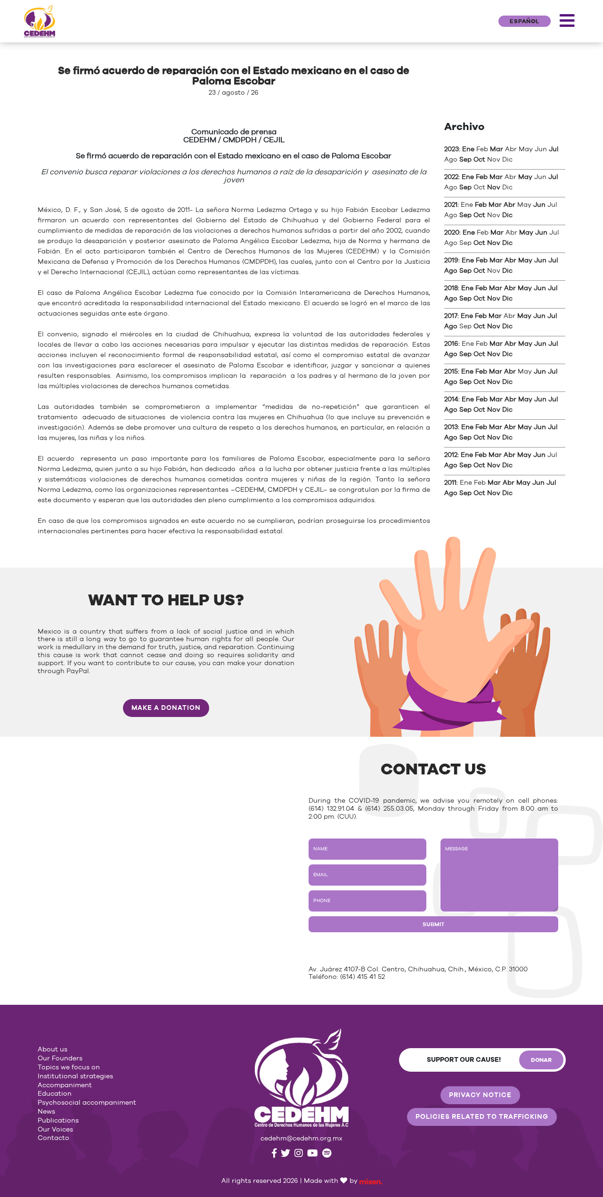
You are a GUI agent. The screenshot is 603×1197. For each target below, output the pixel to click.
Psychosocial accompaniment (87, 1102)
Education (55, 1094)
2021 (450, 205)
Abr (509, 205)
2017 (450, 316)
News (46, 1111)
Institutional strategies (75, 1076)
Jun (539, 205)
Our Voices (55, 1129)
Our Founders (60, 1058)
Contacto (53, 1138)
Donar (541, 1060)
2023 (451, 149)
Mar (496, 149)
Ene (468, 149)
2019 (451, 260)
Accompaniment (65, 1085)
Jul (554, 149)
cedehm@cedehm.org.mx (301, 1138)
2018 (451, 288)
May (525, 177)
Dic (507, 215)
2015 (451, 371)
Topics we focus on (69, 1067)
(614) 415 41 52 (362, 977)
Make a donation (166, 708)
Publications (58, 1120)
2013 (451, 427)
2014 (451, 399)
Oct (479, 159)
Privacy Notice (480, 1095)
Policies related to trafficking (482, 1117)
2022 (451, 177)
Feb (482, 177)
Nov (493, 187)
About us (52, 1049)
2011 (450, 483)
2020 (451, 232)
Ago (450, 271)
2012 (450, 455)
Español (524, 21)
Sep (465, 159)
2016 (451, 344)
